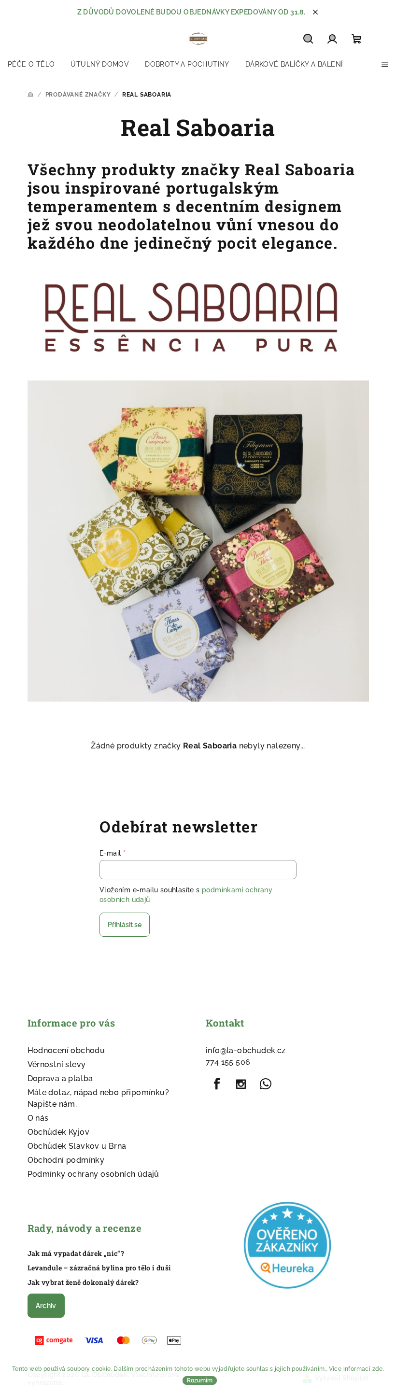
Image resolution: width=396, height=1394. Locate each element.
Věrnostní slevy (57, 1064)
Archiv (46, 1306)
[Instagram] (241, 1084)
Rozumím (199, 1380)
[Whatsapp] (266, 1084)
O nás (38, 1118)
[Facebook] (217, 1084)
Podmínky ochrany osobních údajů (93, 1174)
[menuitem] (31, 64)
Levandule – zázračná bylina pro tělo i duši (99, 1268)
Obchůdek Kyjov (59, 1132)
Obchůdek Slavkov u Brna (77, 1146)
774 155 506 (228, 1062)
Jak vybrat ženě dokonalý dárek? (83, 1282)
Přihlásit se (124, 925)
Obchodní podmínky (66, 1160)
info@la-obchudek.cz (246, 1050)
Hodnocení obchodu (66, 1050)
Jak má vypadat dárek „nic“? (76, 1253)
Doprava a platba (60, 1078)
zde (377, 1369)
